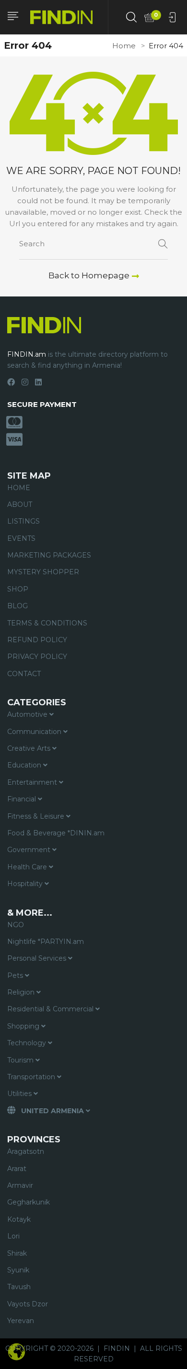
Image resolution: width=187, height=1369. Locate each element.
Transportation (32, 1077)
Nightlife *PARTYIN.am (45, 941)
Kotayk (19, 1219)
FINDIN (117, 1348)
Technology (27, 1043)
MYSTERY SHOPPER (43, 572)
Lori (13, 1236)
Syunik (18, 1270)
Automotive (28, 714)
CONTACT (24, 673)
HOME (18, 487)
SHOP (17, 589)
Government (29, 849)
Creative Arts (29, 748)
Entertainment (33, 782)
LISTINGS (23, 521)
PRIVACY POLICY (37, 656)
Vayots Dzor (27, 1304)
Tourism (21, 1060)
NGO (15, 924)
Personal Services (37, 958)
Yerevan (20, 1320)
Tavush (19, 1286)
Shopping (24, 1026)
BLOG (17, 606)
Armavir (20, 1185)
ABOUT (19, 504)
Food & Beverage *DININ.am (56, 833)
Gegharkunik (28, 1202)
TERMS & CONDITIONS (47, 623)
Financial (22, 799)
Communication (35, 731)
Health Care (28, 867)
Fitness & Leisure (36, 816)
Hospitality (26, 883)
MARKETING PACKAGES (49, 555)
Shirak (17, 1253)
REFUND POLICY (37, 639)
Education (25, 765)
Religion (21, 992)
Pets (16, 975)
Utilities (20, 1093)
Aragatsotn (25, 1151)
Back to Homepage (88, 275)
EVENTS (21, 538)
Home (124, 45)
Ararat (16, 1168)
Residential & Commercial (51, 1009)
